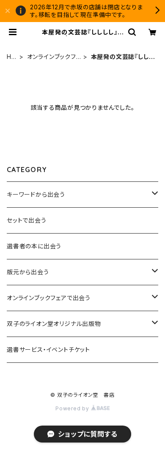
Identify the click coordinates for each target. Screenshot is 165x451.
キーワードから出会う (36, 194)
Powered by (73, 408)
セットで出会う (27, 220)
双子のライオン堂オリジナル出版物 (54, 323)
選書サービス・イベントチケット (48, 349)
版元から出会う (28, 272)
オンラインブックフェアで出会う (54, 57)
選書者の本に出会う (34, 246)
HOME (11, 57)
